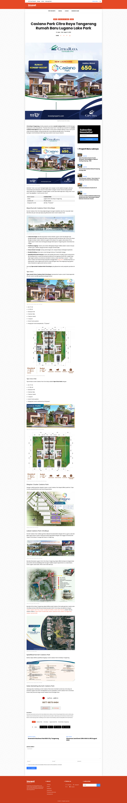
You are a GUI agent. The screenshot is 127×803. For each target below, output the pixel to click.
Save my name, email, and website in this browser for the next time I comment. (45, 764)
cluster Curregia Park (66, 611)
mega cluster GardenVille (41, 611)
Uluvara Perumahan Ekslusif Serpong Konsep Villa (89, 169)
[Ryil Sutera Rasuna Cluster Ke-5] (80, 185)
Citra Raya (46, 721)
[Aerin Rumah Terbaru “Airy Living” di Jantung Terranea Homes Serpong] (80, 175)
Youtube (72, 786)
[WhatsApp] (70, 35)
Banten (55, 19)
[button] (100, 1)
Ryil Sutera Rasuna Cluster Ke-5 (88, 188)
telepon (46, 708)
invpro (59, 32)
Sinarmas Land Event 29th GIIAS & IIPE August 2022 (81, 739)
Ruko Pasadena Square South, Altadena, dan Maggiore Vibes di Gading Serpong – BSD (88, 159)
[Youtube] (70, 787)
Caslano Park (39, 721)
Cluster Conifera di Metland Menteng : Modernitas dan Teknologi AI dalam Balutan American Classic (89, 197)
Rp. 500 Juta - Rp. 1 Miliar (64, 19)
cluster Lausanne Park (54, 611)
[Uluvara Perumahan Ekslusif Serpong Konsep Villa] (80, 166)
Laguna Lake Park (53, 721)
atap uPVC (60, 259)
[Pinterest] (66, 35)
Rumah (71, 19)
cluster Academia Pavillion (47, 610)
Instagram (77, 784)
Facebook (69, 784)
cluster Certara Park (32, 613)
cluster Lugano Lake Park (33, 610)
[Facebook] (60, 35)
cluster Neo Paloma (59, 610)
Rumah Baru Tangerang (63, 721)
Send (98, 785)
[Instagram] (73, 785)
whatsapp (56, 708)
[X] (63, 35)
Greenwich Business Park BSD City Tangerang (43, 738)
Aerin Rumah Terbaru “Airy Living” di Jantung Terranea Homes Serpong (89, 179)
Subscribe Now (89, 139)
